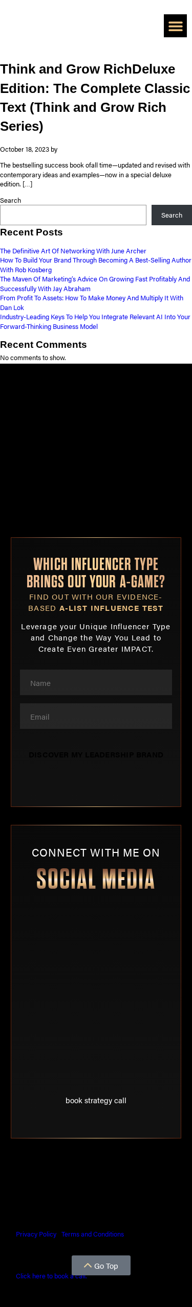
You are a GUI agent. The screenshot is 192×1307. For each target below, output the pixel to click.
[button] (175, 25)
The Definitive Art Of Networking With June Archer (73, 250)
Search (10, 200)
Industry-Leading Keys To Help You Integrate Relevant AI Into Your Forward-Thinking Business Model (95, 321)
